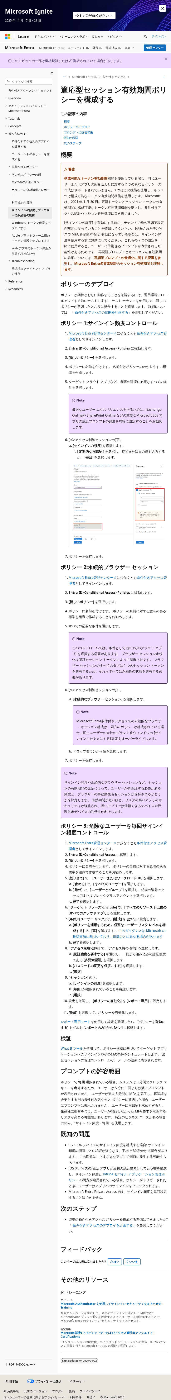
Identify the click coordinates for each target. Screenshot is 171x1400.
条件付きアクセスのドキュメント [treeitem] (30, 90)
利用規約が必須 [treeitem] (22, 202)
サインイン (158, 36)
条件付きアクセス (114, 77)
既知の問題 (71, 138)
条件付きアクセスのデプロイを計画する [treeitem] (31, 143)
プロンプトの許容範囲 (78, 132)
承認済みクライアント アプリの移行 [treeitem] (31, 271)
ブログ (56, 1391)
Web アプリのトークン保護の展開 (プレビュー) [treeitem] (31, 250)
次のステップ (73, 143)
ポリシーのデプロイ (77, 127)
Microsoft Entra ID (84, 77)
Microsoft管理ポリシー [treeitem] (27, 182)
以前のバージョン (35, 1391)
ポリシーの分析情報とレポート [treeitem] (31, 192)
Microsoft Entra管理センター (91, 333)
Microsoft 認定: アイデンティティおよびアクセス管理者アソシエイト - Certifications (108, 1334)
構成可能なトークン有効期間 (86, 178)
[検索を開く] (145, 36)
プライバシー (88, 1391)
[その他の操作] (164, 77)
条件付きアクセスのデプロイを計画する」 (104, 1225)
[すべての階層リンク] (64, 77)
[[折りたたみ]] (51, 73)
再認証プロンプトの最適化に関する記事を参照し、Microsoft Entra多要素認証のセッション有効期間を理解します (113, 263)
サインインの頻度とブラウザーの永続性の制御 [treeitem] (31, 212)
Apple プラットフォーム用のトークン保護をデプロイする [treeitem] (31, 238)
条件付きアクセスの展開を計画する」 (103, 312)
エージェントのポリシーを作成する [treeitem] (31, 156)
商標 (89, 1397)
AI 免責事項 (11, 1391)
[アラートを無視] (162, 8)
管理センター (155, 48)
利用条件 (76, 1397)
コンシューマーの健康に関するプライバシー (32, 1397)
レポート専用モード (76, 1021)
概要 (67, 121)
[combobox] (28, 81)
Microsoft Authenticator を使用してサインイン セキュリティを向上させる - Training (112, 1305)
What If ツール (72, 1048)
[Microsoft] (7, 36)
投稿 (72, 1391)
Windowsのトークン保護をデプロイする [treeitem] (31, 225)
